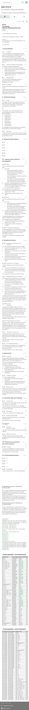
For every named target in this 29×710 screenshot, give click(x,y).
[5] (14, 74)
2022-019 (21, 561)
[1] (2, 519)
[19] (10, 487)
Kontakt (2, 703)
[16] (3, 544)
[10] (21, 299)
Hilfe (9, 703)
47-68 (20, 575)
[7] (11, 134)
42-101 (20, 587)
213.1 (7, 519)
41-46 (20, 569)
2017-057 (21, 562)
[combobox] (14, 13)
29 (5, 527)
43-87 (20, 559)
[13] (13, 369)
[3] (13, 60)
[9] (2, 534)
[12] (21, 360)
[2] (2, 520)
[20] (11, 504)
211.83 (7, 533)
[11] (8, 329)
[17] (7, 463)
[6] (8, 128)
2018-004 (21, 590)
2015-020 (21, 571)
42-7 (20, 584)
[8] (2, 533)
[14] (8, 423)
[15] (7, 458)
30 (5, 531)
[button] (2, 705)
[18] (7, 466)
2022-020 (21, 603)
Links (6, 703)
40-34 (20, 580)
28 (5, 524)
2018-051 (21, 591)
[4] (15, 70)
